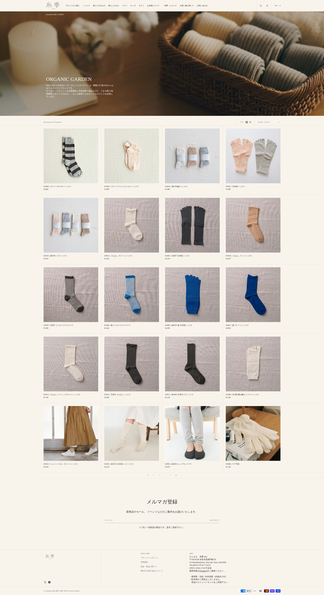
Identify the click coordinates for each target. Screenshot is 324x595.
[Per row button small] (250, 122)
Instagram (203, 571)
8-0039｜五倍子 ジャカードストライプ (58, 325)
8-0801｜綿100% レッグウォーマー (178, 464)
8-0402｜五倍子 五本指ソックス (177, 256)
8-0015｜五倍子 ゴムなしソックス (117, 395)
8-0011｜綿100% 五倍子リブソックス (179, 395)
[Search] (261, 5)
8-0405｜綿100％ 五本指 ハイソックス (119, 464)
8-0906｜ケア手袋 (232, 464)
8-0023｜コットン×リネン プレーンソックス (61, 464)
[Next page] (176, 475)
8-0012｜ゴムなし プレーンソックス (118, 256)
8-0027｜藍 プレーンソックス (237, 325)
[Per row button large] (246, 122)
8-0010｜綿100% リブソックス (55, 256)
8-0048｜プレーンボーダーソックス (57, 186)
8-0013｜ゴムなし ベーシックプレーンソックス (62, 395)
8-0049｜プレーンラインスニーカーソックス (121, 186)
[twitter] (45, 582)
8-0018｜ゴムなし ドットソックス (239, 256)
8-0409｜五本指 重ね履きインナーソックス (242, 395)
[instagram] (49, 582)
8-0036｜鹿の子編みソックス (176, 186)
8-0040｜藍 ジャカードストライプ (117, 325)
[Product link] (71, 156)
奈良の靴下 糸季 (57, 591)
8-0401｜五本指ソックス (235, 186)
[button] (267, 5)
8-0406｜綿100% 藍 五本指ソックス (178, 325)
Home (48, 14)
